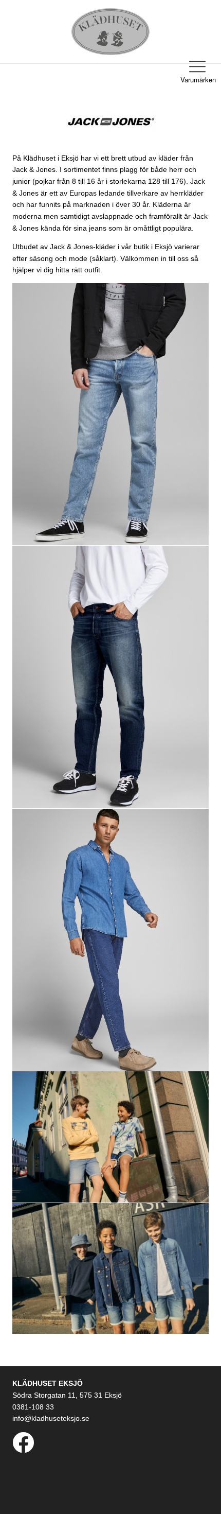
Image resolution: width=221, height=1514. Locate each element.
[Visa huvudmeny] (197, 66)
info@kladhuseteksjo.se (50, 1418)
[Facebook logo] (23, 1448)
